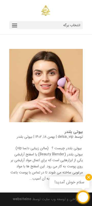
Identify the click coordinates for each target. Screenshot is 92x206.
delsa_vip (65, 137)
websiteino (22, 199)
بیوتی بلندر (74, 132)
